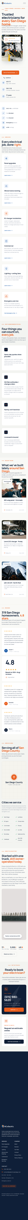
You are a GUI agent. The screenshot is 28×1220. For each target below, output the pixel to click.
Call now (12, 1009)
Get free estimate (13, 1041)
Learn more (7, 175)
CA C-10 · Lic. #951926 (9, 1186)
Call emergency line (9, 313)
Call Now (8, 78)
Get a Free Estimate (9, 72)
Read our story (8, 954)
